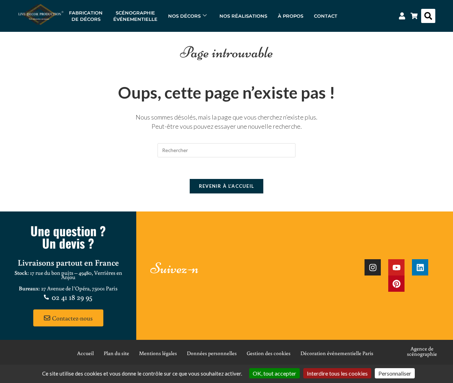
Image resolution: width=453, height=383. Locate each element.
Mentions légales (158, 353)
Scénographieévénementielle (135, 16)
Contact (325, 16)
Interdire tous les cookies (337, 373)
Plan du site (116, 353)
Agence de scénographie (422, 351)
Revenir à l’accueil (226, 186)
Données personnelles (212, 353)
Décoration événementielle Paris (336, 353)
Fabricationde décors (86, 16)
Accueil (85, 353)
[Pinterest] (396, 283)
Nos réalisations (243, 16)
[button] (428, 16)
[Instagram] (373, 267)
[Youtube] (396, 267)
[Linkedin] (420, 267)
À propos (290, 16)
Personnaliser (394, 373)
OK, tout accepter (274, 373)
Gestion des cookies (269, 353)
